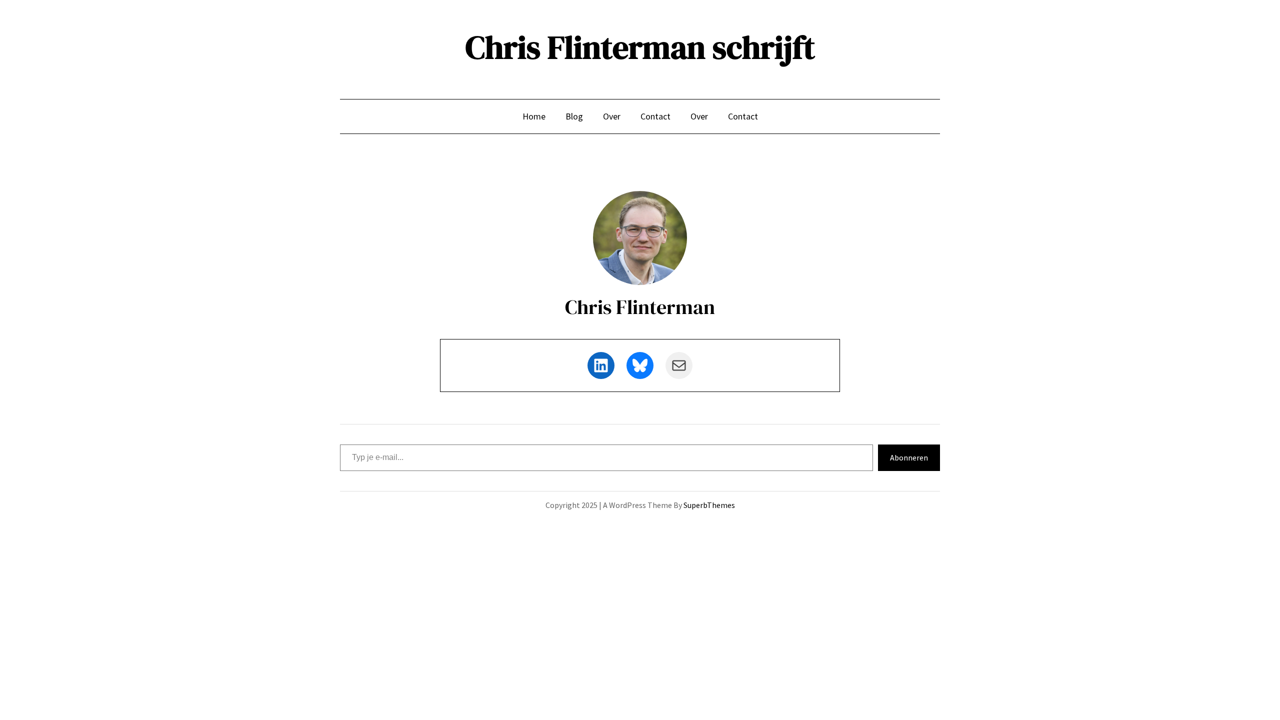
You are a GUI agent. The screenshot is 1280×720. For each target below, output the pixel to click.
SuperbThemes (709, 505)
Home (534, 116)
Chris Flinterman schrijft (640, 47)
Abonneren (909, 457)
